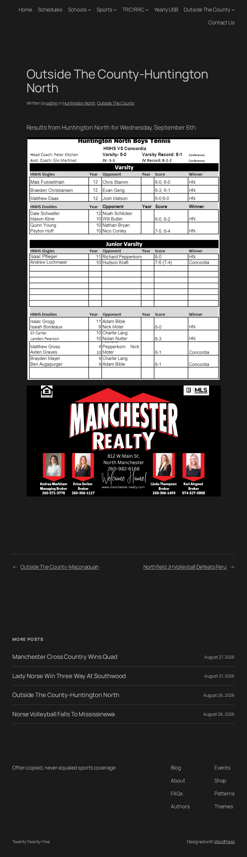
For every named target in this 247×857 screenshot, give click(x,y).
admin (52, 103)
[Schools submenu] (89, 9)
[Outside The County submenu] (233, 9)
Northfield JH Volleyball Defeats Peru (185, 566)
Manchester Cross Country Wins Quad (64, 656)
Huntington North (79, 103)
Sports (104, 9)
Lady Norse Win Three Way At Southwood (69, 676)
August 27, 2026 (219, 657)
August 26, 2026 (219, 695)
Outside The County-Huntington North (65, 695)
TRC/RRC (133, 9)
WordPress (224, 841)
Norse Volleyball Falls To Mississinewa (63, 714)
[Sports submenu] (115, 9)
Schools (77, 9)
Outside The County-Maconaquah (59, 566)
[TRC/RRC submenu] (147, 9)
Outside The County (207, 9)
